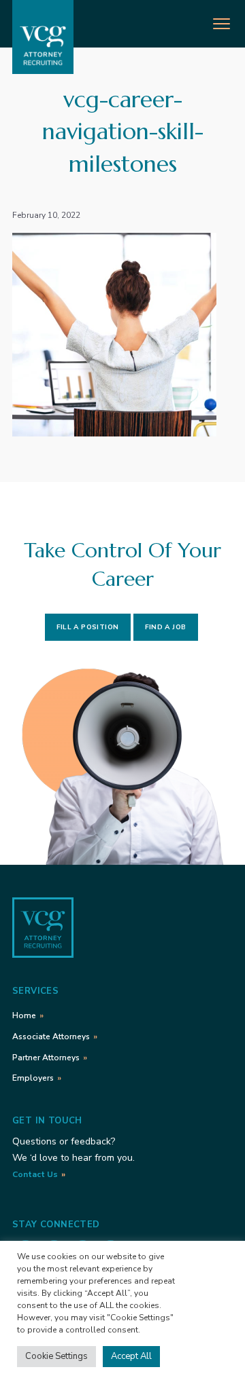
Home (24, 1015)
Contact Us (35, 1174)
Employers (33, 1078)
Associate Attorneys (51, 1036)
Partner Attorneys (46, 1057)
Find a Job (165, 627)
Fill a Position (87, 627)
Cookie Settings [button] (56, 1356)
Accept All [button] (131, 1356)
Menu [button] (208, 22)
